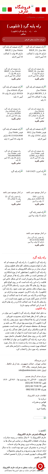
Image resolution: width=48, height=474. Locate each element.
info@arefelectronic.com (30, 370)
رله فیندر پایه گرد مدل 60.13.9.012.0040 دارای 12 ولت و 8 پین (35, 240)
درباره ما (42, 399)
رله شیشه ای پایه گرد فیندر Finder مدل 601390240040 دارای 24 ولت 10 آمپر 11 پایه (12, 155)
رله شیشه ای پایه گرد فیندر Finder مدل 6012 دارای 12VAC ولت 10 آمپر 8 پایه (36, 154)
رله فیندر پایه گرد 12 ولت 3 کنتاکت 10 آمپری (13, 199)
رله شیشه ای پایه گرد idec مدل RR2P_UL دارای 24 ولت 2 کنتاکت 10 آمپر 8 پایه (36, 72)
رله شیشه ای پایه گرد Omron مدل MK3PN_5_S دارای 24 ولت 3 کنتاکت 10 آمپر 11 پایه (36, 113)
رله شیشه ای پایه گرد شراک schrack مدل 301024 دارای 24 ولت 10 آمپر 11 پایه (12, 112)
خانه (35, 31)
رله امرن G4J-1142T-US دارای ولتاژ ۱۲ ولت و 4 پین (36, 199)
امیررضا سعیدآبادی (11, 470)
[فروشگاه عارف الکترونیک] (23, 9)
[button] (44, 9)
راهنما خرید (41, 408)
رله (30, 31)
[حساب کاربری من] (37, 9)
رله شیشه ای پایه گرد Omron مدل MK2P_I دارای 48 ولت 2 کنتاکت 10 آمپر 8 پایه (12, 72)
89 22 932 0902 (33, 389)
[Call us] (4, 9)
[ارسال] (4, 17)
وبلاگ (43, 405)
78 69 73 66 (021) (33, 386)
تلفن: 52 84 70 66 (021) (35, 383)
